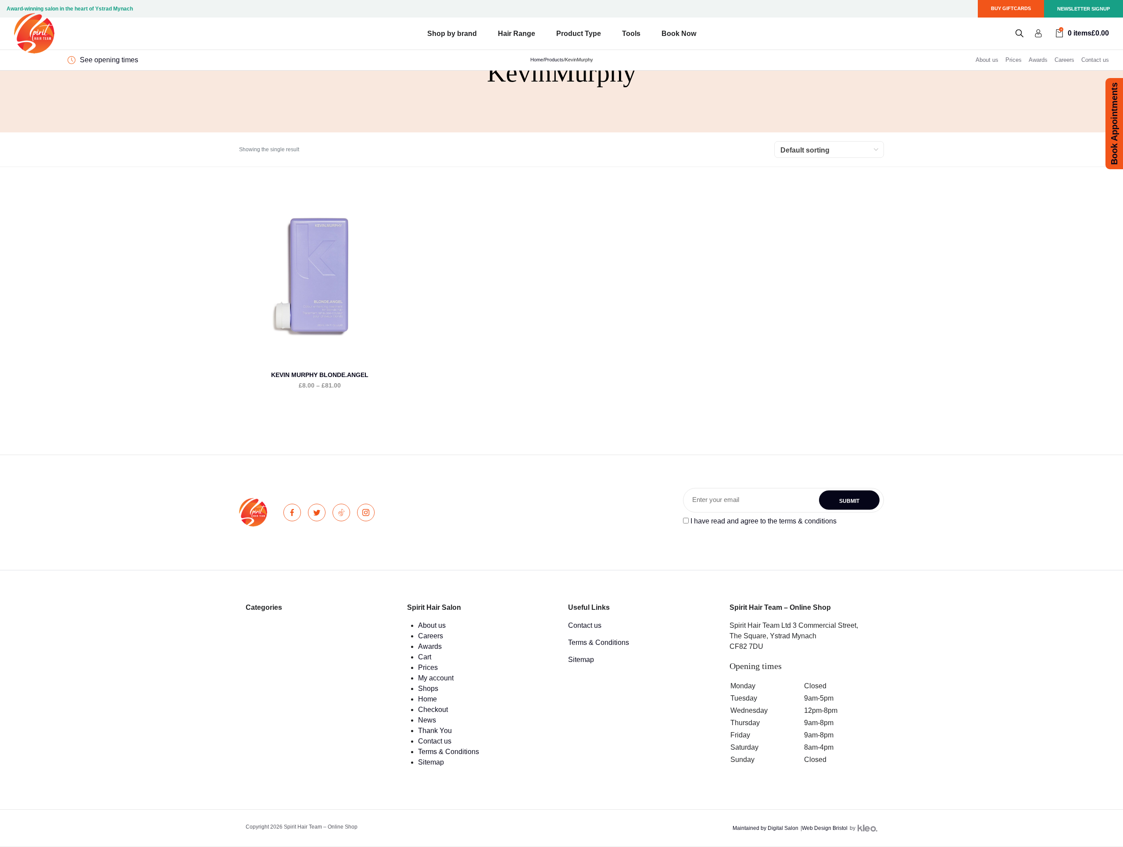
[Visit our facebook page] (292, 512)
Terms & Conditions (448, 751)
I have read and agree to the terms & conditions (763, 521)
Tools (631, 33)
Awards (1038, 60)
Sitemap (431, 762)
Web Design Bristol (825, 828)
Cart (424, 657)
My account (436, 678)
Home (427, 699)
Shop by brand (452, 33)
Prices (1013, 60)
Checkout (433, 709)
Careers (1064, 60)
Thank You (435, 730)
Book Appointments (1114, 123)
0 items (1085, 32)
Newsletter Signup (1083, 8)
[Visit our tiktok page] (341, 512)
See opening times (109, 60)
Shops (428, 688)
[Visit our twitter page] (316, 512)
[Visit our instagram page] (366, 512)
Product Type (578, 33)
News (427, 720)
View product (319, 296)
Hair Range (516, 33)
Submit (849, 501)
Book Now (679, 33)
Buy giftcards (1011, 8)
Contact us (1095, 60)
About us (987, 60)
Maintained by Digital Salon (765, 828)
